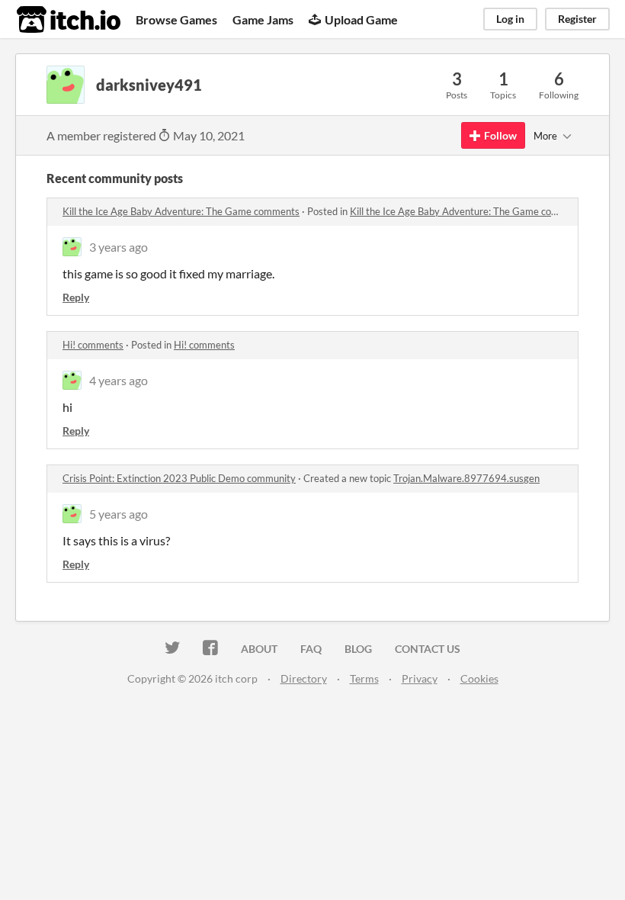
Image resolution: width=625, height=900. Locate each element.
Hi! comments (92, 345)
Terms (364, 678)
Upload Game (361, 19)
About (259, 648)
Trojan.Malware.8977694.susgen (466, 478)
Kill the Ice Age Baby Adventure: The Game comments (181, 211)
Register (577, 18)
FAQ (311, 648)
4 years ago (118, 380)
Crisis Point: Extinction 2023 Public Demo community (179, 478)
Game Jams (262, 19)
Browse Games (176, 19)
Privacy (420, 678)
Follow (500, 135)
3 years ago (118, 246)
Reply (75, 297)
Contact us (427, 648)
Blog (358, 648)
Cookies (479, 678)
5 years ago (118, 513)
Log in (510, 18)
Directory (303, 678)
